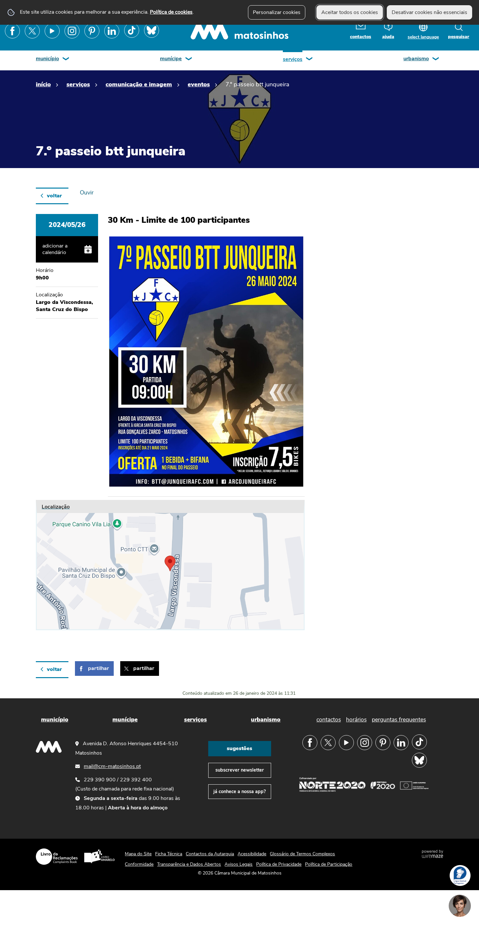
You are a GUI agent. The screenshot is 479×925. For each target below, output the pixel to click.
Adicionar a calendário (54, 249)
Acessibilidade (252, 854)
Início (43, 84)
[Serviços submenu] (309, 59)
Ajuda (388, 37)
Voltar (54, 195)
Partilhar (98, 668)
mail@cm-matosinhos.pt (112, 766)
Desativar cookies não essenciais (429, 12)
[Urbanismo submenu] (436, 59)
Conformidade (139, 864)
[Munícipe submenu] (189, 59)
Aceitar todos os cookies (349, 12)
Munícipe (171, 58)
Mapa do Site (138, 854)
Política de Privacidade (278, 864)
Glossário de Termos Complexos (302, 854)
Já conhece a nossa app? (239, 791)
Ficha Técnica (168, 854)
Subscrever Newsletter (239, 770)
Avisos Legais (239, 864)
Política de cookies (171, 12)
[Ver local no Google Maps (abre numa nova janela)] (170, 565)
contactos (360, 37)
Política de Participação (328, 864)
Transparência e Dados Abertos (189, 864)
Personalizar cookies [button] (276, 12)
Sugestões (239, 748)
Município (47, 58)
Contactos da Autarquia (210, 854)
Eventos (199, 84)
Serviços (292, 59)
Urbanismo (416, 58)
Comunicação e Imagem (139, 84)
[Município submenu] (66, 59)
